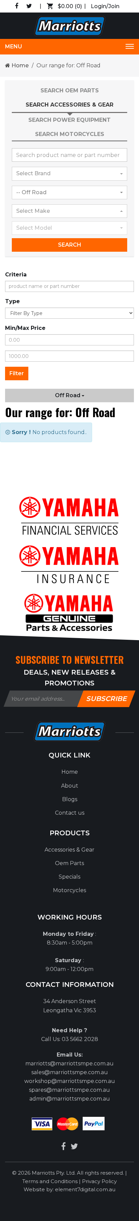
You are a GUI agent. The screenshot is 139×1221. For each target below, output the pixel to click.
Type (12, 301)
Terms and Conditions (50, 1181)
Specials (69, 877)
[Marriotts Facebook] (63, 1146)
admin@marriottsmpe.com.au (69, 1098)
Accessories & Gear (69, 849)
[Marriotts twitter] (74, 1146)
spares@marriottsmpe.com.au (69, 1090)
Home (19, 65)
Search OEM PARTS (69, 90)
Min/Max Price (25, 328)
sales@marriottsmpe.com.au (69, 1072)
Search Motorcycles (69, 134)
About (69, 786)
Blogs (69, 799)
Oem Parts (69, 863)
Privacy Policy (99, 1181)
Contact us (69, 813)
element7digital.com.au (85, 1189)
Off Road (68, 395)
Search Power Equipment (69, 120)
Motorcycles (69, 890)
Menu (13, 46)
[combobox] (69, 173)
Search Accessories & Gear (69, 104)
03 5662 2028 (80, 1039)
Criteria (16, 274)
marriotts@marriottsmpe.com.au (69, 1063)
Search (69, 245)
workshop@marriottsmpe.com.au (69, 1081)
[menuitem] (69, 772)
